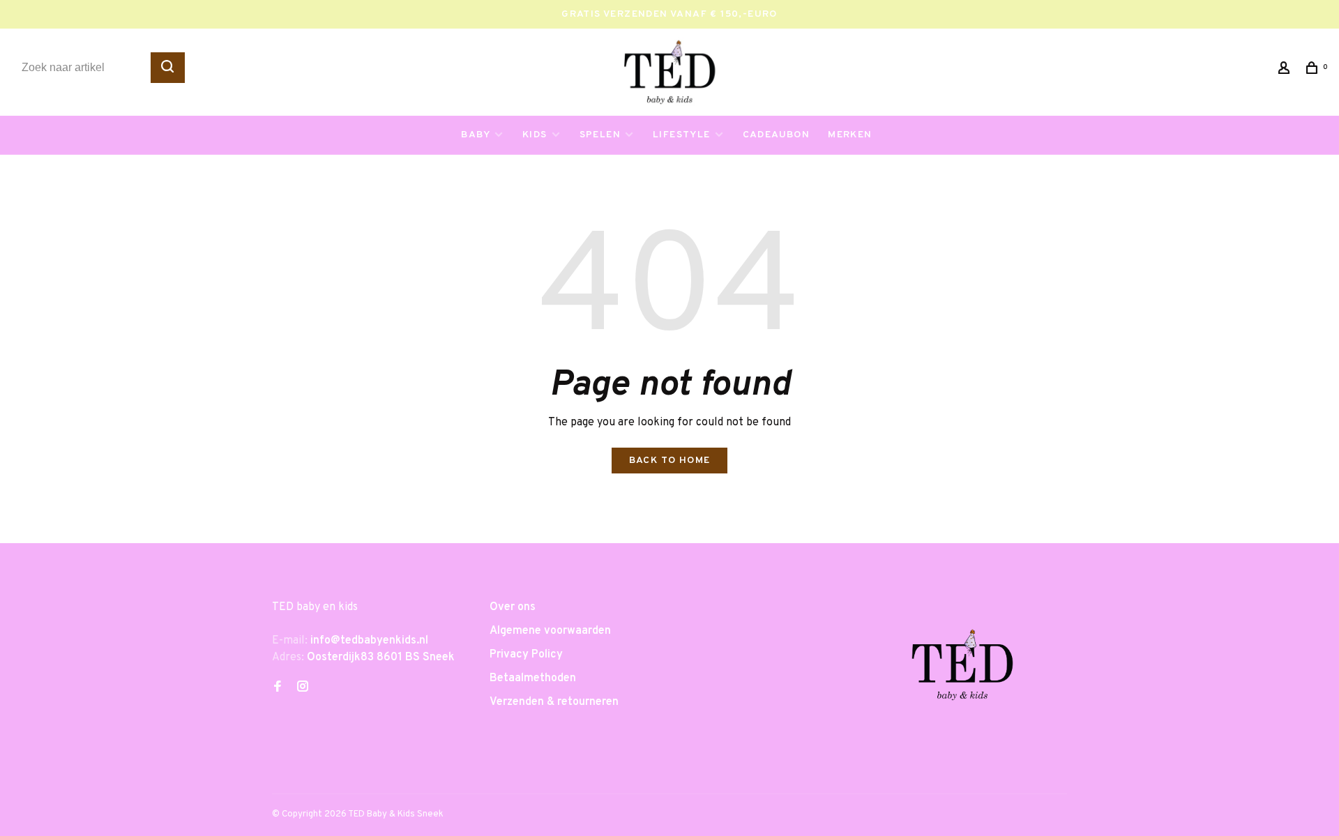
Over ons (513, 607)
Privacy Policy (526, 655)
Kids (534, 135)
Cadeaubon (776, 135)
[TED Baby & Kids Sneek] (962, 670)
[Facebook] (277, 688)
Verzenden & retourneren (554, 702)
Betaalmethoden (533, 678)
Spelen (600, 135)
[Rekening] (1286, 71)
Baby (475, 135)
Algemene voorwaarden (550, 631)
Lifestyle (682, 135)
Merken (850, 135)
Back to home (670, 460)
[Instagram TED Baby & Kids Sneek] (302, 688)
